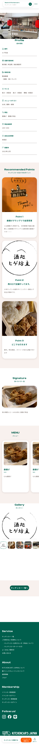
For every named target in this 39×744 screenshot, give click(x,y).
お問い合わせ (6, 653)
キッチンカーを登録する (11, 740)
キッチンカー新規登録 (9, 699)
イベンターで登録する (26, 740)
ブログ (4, 678)
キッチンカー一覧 (8, 636)
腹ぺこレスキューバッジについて (13, 671)
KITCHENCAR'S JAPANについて (13, 668)
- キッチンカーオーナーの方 (12, 646)
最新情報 (5, 674)
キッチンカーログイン (9, 702)
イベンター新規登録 (9, 692)
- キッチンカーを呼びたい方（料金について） (18, 643)
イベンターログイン (9, 695)
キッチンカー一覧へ (19, 588)
